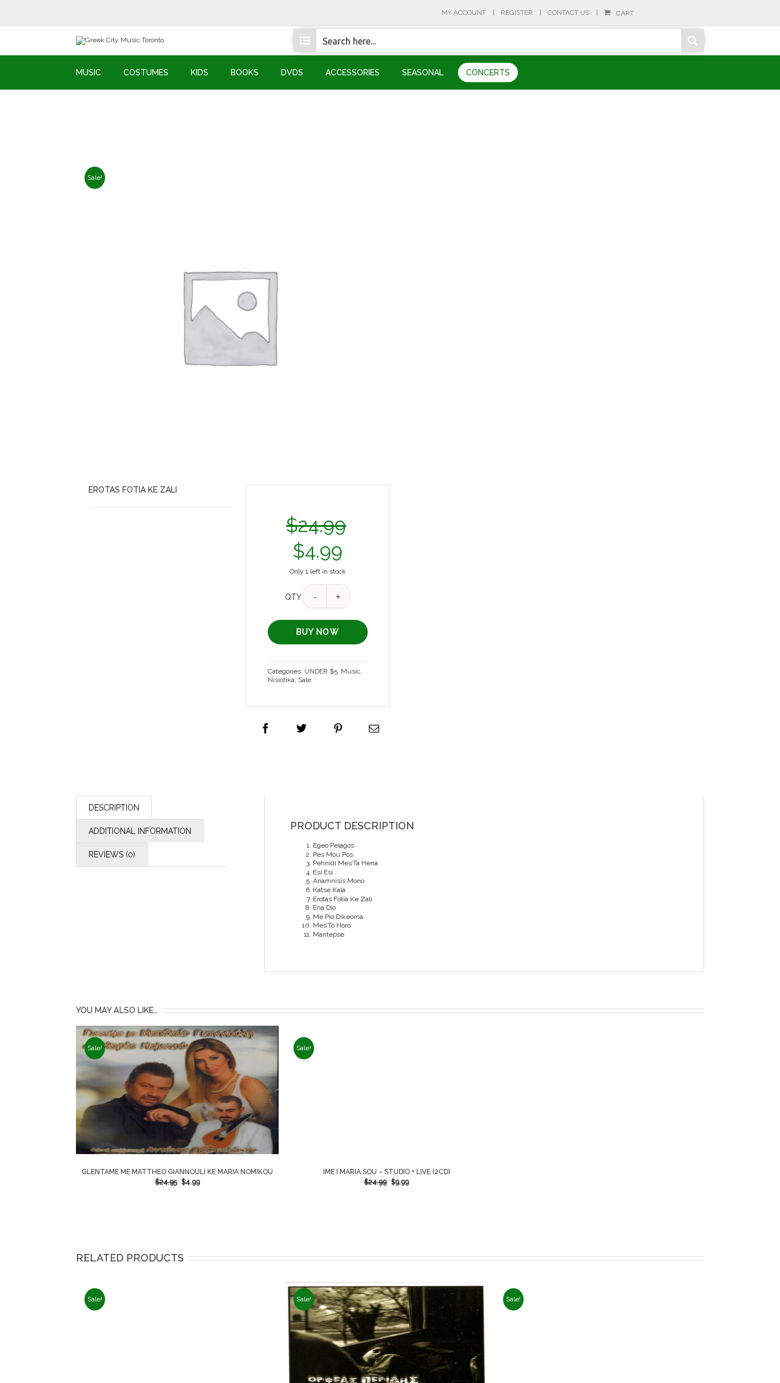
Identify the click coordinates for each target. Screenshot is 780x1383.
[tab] (114, 808)
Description (114, 807)
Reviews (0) (112, 854)
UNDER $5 (320, 671)
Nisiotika (281, 680)
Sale (304, 680)
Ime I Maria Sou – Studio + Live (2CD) (386, 1172)
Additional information (140, 831)
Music (350, 671)
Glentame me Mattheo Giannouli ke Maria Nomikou (177, 1172)
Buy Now (317, 631)
